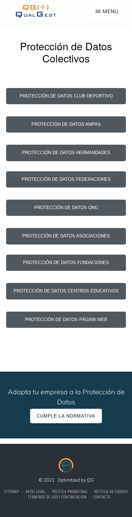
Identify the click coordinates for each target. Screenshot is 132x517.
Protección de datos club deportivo (66, 95)
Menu (110, 11)
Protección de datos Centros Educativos (66, 290)
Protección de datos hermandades (66, 152)
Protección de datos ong (66, 207)
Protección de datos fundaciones (66, 262)
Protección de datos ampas (66, 124)
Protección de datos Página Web (66, 319)
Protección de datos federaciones (66, 179)
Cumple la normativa (66, 416)
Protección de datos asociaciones (66, 235)
